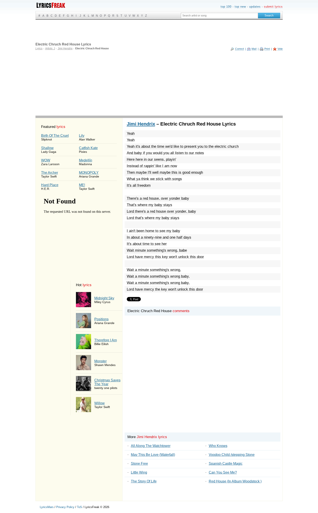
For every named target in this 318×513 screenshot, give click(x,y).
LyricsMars (47, 507)
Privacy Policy (65, 507)
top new (240, 6)
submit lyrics (273, 6)
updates (255, 6)
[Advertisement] (159, 83)
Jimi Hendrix (141, 124)
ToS (79, 507)
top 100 (226, 6)
